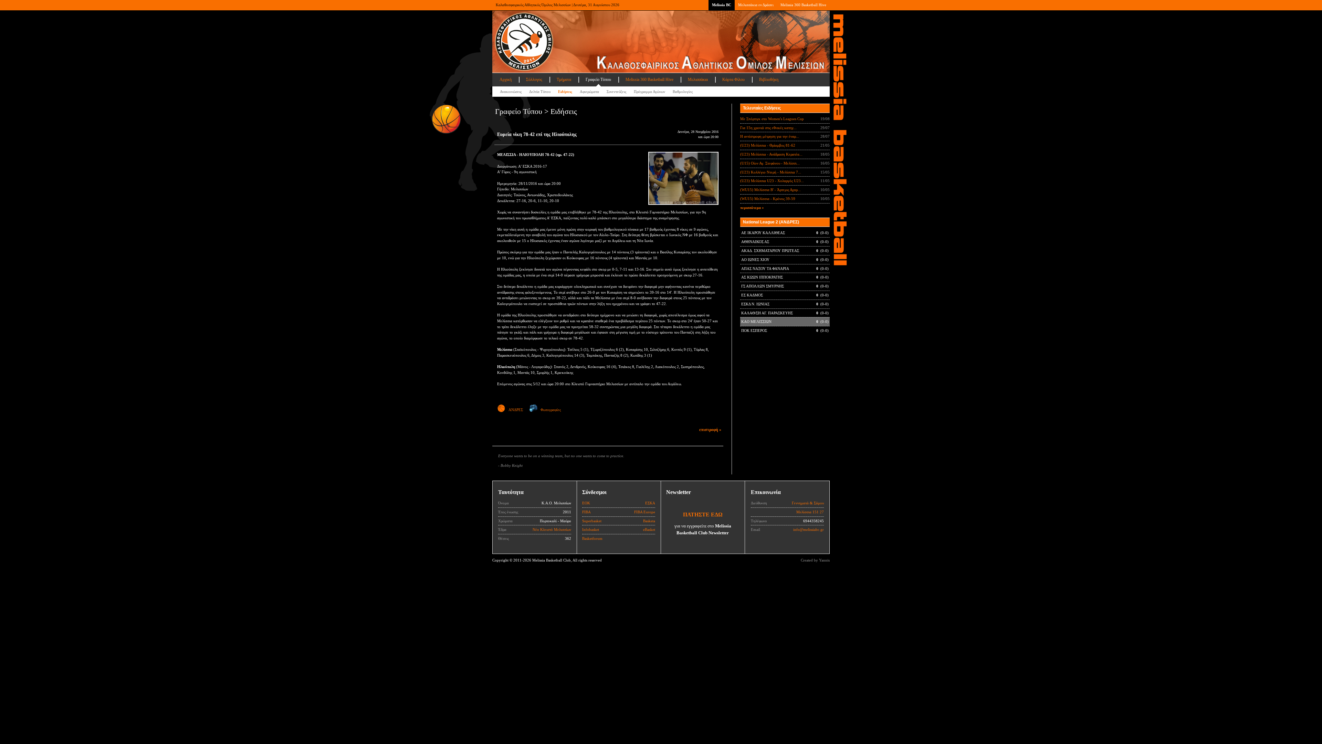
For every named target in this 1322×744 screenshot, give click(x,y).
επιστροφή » (710, 429)
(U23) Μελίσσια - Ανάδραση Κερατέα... (771, 154)
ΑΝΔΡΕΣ (515, 410)
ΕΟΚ (586, 503)
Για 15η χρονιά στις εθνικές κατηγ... (768, 128)
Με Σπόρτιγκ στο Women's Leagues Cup (772, 119)
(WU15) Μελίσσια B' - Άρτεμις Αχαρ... (770, 190)
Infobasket (590, 529)
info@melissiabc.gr (808, 529)
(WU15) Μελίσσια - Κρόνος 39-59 (767, 199)
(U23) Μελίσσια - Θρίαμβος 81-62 (767, 145)
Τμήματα (564, 79)
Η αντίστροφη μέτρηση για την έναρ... (769, 136)
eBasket (649, 529)
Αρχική (506, 79)
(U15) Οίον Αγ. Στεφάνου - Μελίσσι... (770, 163)
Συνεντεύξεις (616, 92)
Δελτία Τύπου (539, 92)
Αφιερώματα (589, 92)
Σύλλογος (534, 79)
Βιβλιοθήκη (768, 79)
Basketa (649, 521)
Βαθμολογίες (683, 92)
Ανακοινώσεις (511, 92)
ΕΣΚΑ (650, 503)
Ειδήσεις (565, 92)
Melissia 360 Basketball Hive (803, 5)
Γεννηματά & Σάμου (808, 503)
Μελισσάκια (698, 79)
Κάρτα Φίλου (733, 79)
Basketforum (592, 538)
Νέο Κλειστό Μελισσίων (552, 529)
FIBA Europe (644, 512)
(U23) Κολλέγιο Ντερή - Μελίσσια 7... (770, 172)
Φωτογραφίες (551, 410)
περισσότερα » (752, 208)
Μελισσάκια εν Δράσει (756, 5)
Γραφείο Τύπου (598, 79)
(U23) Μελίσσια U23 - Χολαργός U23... (772, 181)
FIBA (586, 512)
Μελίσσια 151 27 (810, 512)
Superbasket (591, 521)
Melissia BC (721, 5)
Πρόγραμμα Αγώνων (649, 92)
